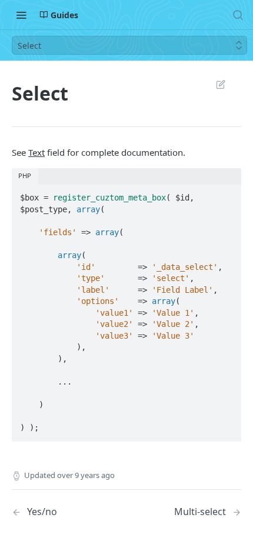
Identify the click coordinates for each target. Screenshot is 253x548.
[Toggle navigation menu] (21, 14)
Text (36, 152)
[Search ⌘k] (237, 14)
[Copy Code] (227, 194)
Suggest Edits (214, 84)
